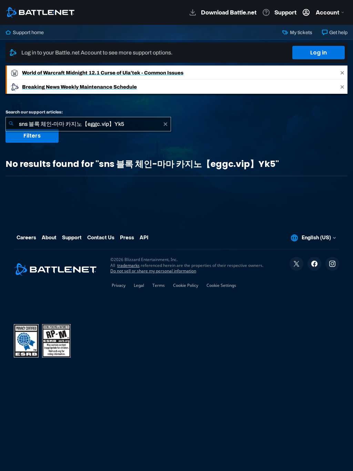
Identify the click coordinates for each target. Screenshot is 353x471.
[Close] (342, 73)
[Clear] (165, 124)
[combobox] (88, 124)
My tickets (300, 32)
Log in (318, 53)
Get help (337, 32)
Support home (28, 32)
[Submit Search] (11, 124)
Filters (32, 136)
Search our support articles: (34, 112)
